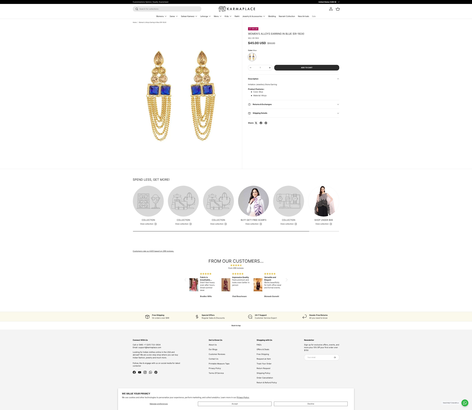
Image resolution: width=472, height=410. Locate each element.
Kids (227, 16)
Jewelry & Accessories (252, 16)
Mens (216, 16)
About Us (213, 345)
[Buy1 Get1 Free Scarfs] (253, 201)
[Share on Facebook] (260, 122)
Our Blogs (213, 349)
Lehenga (204, 16)
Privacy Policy (215, 368)
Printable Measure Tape (219, 363)
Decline (311, 404)
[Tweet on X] (256, 122)
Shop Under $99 (323, 220)
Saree (172, 16)
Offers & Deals (263, 349)
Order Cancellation (265, 378)
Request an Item (264, 359)
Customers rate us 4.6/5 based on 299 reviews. (153, 251)
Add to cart (306, 68)
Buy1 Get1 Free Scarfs (253, 220)
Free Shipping (263, 354)
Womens (160, 16)
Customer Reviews (217, 354)
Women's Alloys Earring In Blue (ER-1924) (152, 22)
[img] (236, 265)
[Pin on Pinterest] (265, 122)
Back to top (236, 325)
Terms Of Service (216, 373)
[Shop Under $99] (323, 201)
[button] (186, 280)
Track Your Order (264, 363)
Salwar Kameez (187, 16)
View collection (146, 224)
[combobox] (167, 9)
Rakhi (237, 16)
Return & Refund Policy (267, 382)
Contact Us (213, 359)
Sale (314, 16)
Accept (235, 404)
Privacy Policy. (243, 397)
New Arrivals (303, 16)
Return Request (263, 368)
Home (135, 22)
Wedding (272, 16)
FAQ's (259, 345)
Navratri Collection (287, 16)
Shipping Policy (263, 373)
